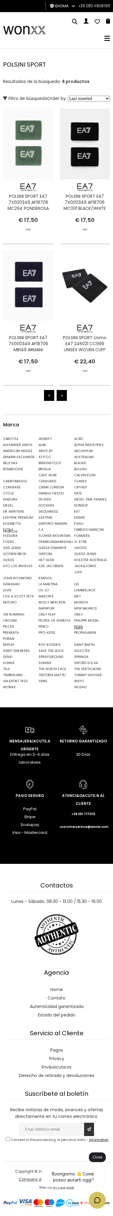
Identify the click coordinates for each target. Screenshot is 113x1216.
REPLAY (8, 644)
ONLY (78, 614)
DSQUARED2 (48, 511)
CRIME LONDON (51, 487)
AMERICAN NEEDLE (18, 450)
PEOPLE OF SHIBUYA (54, 620)
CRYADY (80, 487)
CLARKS (80, 481)
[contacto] (97, 22)
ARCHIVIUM (83, 450)
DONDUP (81, 505)
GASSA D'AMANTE (53, 547)
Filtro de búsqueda (27, 98)
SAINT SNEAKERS (16, 650)
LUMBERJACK (85, 590)
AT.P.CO (45, 456)
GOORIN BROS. (15, 553)
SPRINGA (81, 656)
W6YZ (79, 681)
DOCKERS (46, 505)
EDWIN (79, 517)
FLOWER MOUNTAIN (55, 535)
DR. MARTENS (13, 511)
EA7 (77, 511)
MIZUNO (10, 602)
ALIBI (42, 444)
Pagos (56, 1050)
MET (77, 596)
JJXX (78, 572)
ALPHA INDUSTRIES (89, 444)
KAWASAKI (11, 584)
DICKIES (45, 499)
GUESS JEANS (85, 553)
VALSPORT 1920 (15, 681)
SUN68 (8, 662)
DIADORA (10, 499)
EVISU (78, 523)
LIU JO (44, 590)
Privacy (56, 1059)
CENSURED (47, 481)
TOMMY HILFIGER (88, 674)
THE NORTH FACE (52, 668)
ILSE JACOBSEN (51, 565)
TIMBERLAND (13, 674)
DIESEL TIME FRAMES (90, 499)
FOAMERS (82, 535)
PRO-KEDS (47, 632)
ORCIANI (10, 620)
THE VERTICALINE (87, 668)
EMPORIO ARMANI (53, 523)
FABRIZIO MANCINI (89, 529)
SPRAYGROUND (51, 656)
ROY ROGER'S (50, 644)
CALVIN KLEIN (85, 475)
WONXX (9, 687)
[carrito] (108, 22)
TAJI (6, 668)
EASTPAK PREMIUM (18, 517)
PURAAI (8, 638)
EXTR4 (8, 529)
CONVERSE (12, 487)
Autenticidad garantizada (56, 1006)
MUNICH (81, 602)
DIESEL (8, 505)
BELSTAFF (10, 463)
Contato (56, 998)
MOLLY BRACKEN (52, 602)
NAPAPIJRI (47, 608)
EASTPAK (45, 517)
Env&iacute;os (56, 1067)
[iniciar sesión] (86, 22)
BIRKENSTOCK (50, 463)
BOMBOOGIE (13, 469)
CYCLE (8, 493)
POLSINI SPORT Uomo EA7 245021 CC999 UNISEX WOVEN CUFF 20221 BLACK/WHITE (84, 347)
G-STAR (80, 541)
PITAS (78, 626)
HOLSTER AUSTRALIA (90, 559)
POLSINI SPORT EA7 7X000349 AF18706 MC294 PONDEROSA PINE (28, 205)
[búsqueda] (74, 22)
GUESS (8, 559)
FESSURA (10, 535)
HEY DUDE (46, 559)
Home (56, 989)
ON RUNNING (13, 614)
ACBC (78, 438)
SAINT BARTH (84, 644)
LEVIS (7, 590)
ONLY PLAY (47, 614)
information (98, 1139)
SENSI (7, 656)
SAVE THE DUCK (51, 650)
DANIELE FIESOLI (51, 493)
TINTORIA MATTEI (52, 674)
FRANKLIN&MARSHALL (55, 541)
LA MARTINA (48, 584)
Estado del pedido (56, 1015)
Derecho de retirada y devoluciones (56, 1075)
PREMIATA (11, 632)
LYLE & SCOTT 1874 (18, 596)
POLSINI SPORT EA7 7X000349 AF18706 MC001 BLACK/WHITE (85, 202)
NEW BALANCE (85, 608)
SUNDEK (45, 662)
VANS (43, 681)
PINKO (44, 626)
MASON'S (46, 596)
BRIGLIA (45, 469)
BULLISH (80, 469)
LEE (76, 584)
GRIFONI (45, 553)
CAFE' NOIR (48, 475)
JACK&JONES (85, 565)
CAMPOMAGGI (15, 481)
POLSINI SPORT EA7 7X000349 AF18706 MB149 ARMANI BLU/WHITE (28, 347)
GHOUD (80, 547)
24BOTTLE (11, 438)
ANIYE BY (46, 450)
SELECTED (82, 650)
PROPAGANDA (85, 632)
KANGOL (45, 578)
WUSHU (80, 687)
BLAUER (80, 463)
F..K (41, 529)
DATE (78, 493)
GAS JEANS (12, 547)
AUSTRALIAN (84, 456)
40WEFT (45, 438)
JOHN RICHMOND (17, 578)
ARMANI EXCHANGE (19, 456)
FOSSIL (8, 541)
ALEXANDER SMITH (17, 444)
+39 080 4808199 (94, 5)
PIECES (8, 626)
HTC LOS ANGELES (18, 565)
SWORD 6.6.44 (86, 662)
